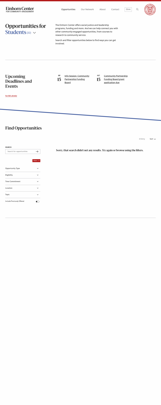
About (102, 9)
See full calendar (11, 96)
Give (128, 9)
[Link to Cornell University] (147, 9)
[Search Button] (137, 9)
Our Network (87, 9)
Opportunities (68, 9)
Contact (115, 9)
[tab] (22, 168)
